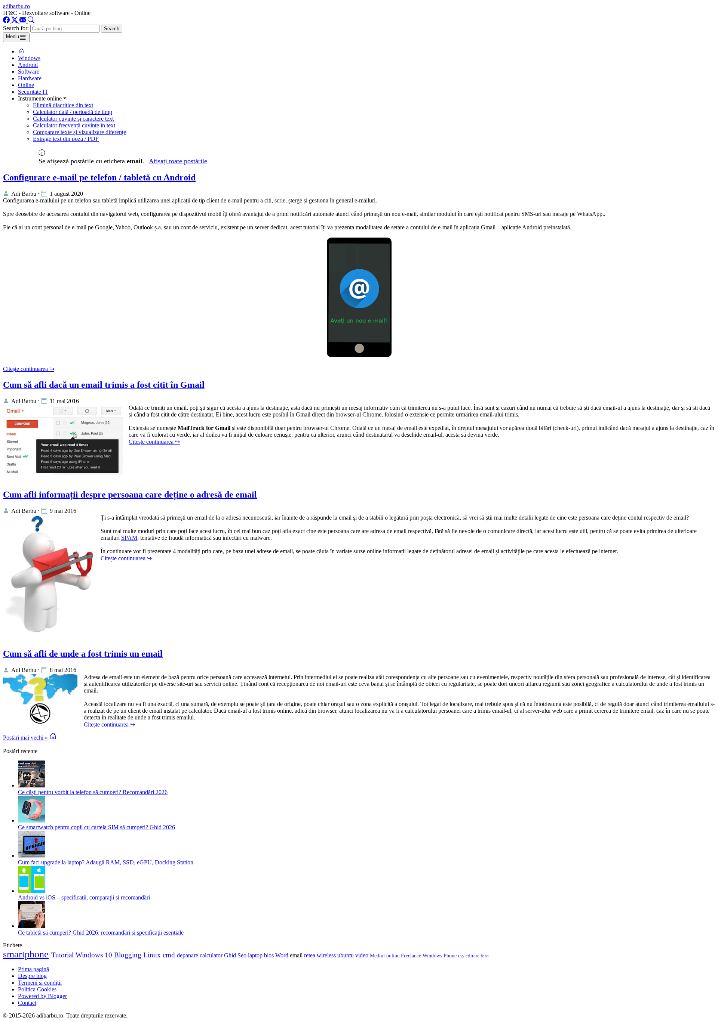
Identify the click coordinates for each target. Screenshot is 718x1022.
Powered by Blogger (42, 996)
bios (269, 955)
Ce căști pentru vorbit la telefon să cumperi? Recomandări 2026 (93, 792)
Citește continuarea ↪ (28, 369)
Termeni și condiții (40, 982)
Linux (152, 955)
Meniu (12, 36)
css (461, 955)
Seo (241, 955)
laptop (255, 955)
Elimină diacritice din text (63, 105)
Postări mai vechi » (25, 737)
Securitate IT (33, 92)
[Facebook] (7, 21)
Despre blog (32, 976)
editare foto (477, 955)
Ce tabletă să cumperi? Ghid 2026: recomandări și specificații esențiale (101, 932)
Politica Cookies (37, 989)
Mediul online (384, 955)
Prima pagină (33, 969)
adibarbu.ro (16, 6)
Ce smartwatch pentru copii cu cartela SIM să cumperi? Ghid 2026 (96, 827)
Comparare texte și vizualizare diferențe (79, 132)
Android (28, 65)
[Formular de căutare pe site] (31, 21)
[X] (15, 21)
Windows (29, 58)
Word (281, 955)
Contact (27, 1003)
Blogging (127, 955)
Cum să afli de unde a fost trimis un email (83, 654)
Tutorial (62, 955)
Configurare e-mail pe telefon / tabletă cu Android (99, 177)
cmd (169, 955)
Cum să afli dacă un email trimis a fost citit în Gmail (104, 385)
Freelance (411, 955)
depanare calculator (200, 955)
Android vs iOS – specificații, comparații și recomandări (84, 897)
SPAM (129, 538)
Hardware (30, 78)
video (361, 955)
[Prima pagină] (21, 51)
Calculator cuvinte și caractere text (73, 118)
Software (28, 71)
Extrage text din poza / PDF (66, 139)
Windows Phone (440, 955)
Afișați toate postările (178, 161)
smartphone (26, 954)
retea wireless (320, 955)
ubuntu (345, 955)
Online (26, 85)
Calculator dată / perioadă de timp (72, 112)
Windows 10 (94, 955)
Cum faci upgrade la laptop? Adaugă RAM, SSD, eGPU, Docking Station (105, 862)
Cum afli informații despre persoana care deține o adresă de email (130, 494)
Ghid (230, 955)
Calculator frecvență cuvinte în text (74, 125)
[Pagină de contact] (23, 21)
